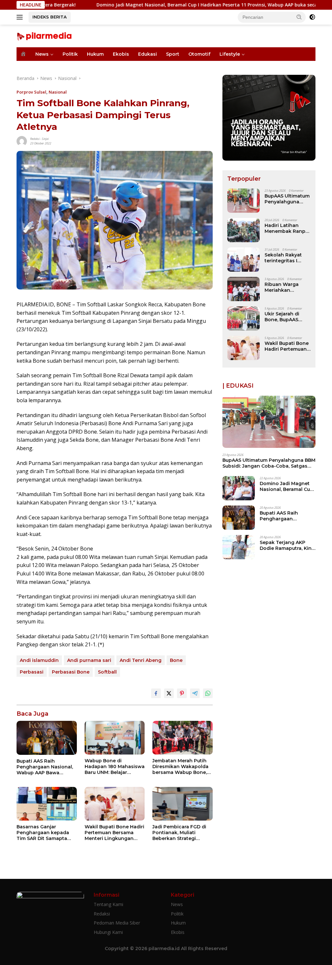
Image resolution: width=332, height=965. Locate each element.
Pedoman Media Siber (117, 923)
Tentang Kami (108, 904)
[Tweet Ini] (169, 693)
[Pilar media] (44, 35)
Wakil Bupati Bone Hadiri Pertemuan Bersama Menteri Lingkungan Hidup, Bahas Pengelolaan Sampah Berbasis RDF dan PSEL (114, 833)
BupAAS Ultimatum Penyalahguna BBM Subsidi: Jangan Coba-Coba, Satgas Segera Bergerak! (287, 199)
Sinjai (45, 139)
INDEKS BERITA (49, 16)
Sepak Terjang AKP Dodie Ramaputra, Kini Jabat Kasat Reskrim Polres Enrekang (286, 545)
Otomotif (199, 54)
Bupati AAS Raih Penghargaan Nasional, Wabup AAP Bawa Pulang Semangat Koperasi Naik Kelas (45, 767)
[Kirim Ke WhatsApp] (208, 693)
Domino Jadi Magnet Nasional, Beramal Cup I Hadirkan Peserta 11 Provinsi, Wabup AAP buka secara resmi (179, 5)
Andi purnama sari (89, 660)
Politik (70, 54)
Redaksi (35, 139)
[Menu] (21, 17)
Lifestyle (229, 54)
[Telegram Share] (195, 693)
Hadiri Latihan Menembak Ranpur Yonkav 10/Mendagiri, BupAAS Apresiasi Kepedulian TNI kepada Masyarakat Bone (287, 228)
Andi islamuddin (39, 660)
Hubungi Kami (108, 932)
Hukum (95, 54)
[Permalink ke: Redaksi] (22, 140)
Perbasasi (31, 672)
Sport (172, 54)
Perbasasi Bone (70, 672)
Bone (176, 660)
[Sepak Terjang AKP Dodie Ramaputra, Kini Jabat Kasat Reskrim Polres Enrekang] (238, 547)
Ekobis (121, 54)
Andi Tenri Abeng (140, 660)
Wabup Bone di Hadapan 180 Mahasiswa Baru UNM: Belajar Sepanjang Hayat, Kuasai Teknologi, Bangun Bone (115, 767)
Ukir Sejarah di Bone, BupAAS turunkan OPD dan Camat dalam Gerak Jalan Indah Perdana (287, 317)
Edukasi (147, 54)
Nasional (58, 92)
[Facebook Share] (156, 693)
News (42, 54)
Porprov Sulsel (31, 92)
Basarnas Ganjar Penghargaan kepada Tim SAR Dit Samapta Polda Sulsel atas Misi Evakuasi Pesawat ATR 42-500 (44, 833)
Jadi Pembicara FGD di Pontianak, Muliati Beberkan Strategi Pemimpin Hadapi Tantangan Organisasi (179, 833)
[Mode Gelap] (312, 17)
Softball (107, 672)
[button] (299, 17)
